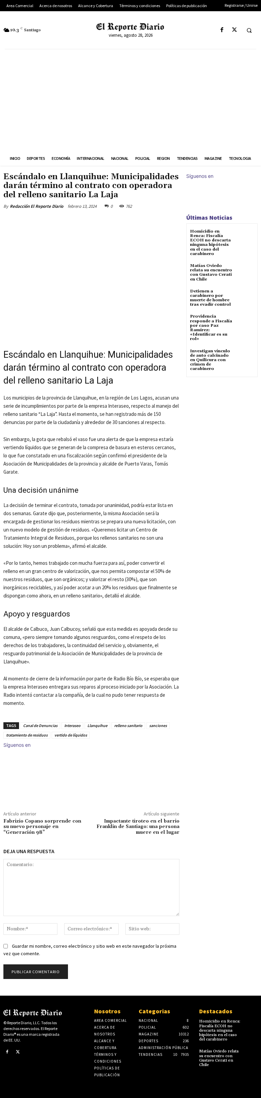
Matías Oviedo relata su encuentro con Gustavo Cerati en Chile (211, 272)
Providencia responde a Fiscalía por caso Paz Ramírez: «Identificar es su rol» (211, 327)
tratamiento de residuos (27, 735)
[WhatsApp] (99, 222)
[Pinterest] (83, 222)
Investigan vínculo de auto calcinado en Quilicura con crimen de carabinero (210, 360)
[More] (115, 222)
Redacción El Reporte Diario (36, 206)
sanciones (158, 725)
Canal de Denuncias (40, 725)
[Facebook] (221, 30)
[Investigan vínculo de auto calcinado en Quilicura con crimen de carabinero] (245, 357)
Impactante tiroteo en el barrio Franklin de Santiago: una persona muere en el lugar (138, 827)
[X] (234, 30)
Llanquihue (97, 725)
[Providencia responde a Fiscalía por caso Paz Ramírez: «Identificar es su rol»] (245, 322)
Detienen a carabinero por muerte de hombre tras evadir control (210, 298)
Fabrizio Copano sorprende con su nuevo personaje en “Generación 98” (42, 827)
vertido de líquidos (70, 735)
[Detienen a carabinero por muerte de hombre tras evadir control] (245, 297)
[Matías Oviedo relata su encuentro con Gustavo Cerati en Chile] (245, 272)
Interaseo (72, 725)
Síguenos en (17, 745)
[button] (249, 30)
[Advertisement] (130, 100)
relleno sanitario (128, 725)
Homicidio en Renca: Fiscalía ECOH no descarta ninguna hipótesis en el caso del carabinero (210, 242)
